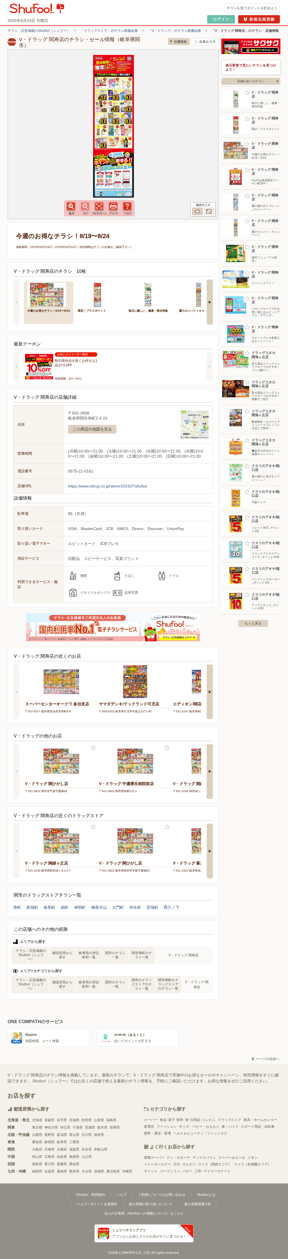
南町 (65, 907)
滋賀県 (74, 1149)
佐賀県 (49, 1171)
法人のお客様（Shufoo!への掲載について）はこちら (144, 1213)
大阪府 (37, 1149)
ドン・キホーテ (178, 1158)
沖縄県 (127, 1171)
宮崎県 (99, 1171)
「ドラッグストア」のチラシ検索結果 (109, 31)
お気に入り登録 (93, 747)
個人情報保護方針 (197, 1204)
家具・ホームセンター (260, 1120)
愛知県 (37, 1142)
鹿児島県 (113, 1171)
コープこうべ (170, 1171)
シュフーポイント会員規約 (97, 1204)
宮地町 (152, 907)
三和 (198, 1171)
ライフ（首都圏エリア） (252, 1164)
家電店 (149, 1127)
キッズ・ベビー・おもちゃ (199, 1127)
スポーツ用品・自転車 (257, 1127)
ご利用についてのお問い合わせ (161, 1195)
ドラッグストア (229, 1120)
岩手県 (62, 1120)
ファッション (166, 1127)
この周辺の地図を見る (92, 429)
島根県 (74, 1157)
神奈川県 (51, 1127)
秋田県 (87, 1120)
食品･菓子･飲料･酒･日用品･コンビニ (187, 1120)
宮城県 (74, 1120)
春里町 (49, 907)
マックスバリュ (204, 1158)
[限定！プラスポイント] (99, 294)
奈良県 (87, 1149)
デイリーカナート (217, 1171)
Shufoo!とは (206, 1195)
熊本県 (74, 1171)
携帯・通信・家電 (157, 1133)
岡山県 (37, 1157)
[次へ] (210, 302)
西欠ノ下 (171, 907)
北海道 (37, 1120)
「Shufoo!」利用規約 (89, 1195)
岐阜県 (62, 1142)
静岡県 (49, 1142)
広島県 (49, 1157)
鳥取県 (62, 1157)
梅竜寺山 (99, 907)
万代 (176, 1164)
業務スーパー (154, 1158)
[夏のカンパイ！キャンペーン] (200, 294)
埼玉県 (65, 1127)
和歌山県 (100, 1149)
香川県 (49, 1164)
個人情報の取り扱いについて (151, 1204)
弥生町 (135, 907)
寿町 (17, 907)
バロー (187, 1171)
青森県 (49, 1120)
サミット (151, 1171)
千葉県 (78, 1127)
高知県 (74, 1164)
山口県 (87, 1157)
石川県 (87, 1135)
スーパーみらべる (231, 1158)
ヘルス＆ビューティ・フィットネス (200, 1133)
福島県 (111, 1120)
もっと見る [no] (253, 623)
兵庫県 (49, 1149)
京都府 (62, 1149)
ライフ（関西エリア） (215, 1164)
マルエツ (189, 1164)
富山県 (74, 1135)
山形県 (99, 1120)
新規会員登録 (259, 19)
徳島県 (37, 1164)
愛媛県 (62, 1164)
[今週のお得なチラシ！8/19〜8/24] (48, 294)
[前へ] (16, 302)
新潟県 (62, 1135)
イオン (253, 1158)
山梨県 (37, 1135)
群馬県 (115, 1127)
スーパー (151, 1120)
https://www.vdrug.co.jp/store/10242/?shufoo (107, 486)
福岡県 (37, 1171)
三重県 (74, 1142)
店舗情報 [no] (179, 41)
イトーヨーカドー (157, 1164)
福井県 (99, 1135)
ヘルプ (121, 1195)
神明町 (80, 907)
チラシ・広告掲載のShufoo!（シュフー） (39, 31)
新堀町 (32, 907)
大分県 (87, 1171)
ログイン (221, 19)
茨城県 (90, 1127)
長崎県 (62, 1171)
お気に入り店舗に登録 (205, 41)
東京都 (37, 1127)
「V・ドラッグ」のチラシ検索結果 (174, 31)
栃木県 (102, 1127)
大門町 (118, 907)
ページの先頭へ (265, 1059)
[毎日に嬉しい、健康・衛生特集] (149, 294)
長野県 (49, 1135)
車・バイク (230, 1127)
